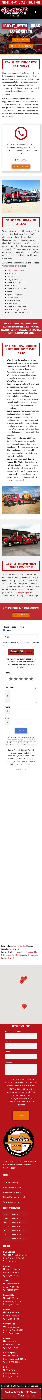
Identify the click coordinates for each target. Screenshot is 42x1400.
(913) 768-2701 (33, 6)
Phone (8, 1052)
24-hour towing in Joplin (19, 592)
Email (7, 1041)
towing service (29, 79)
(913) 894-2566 (12, 1319)
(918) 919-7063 (12, 1347)
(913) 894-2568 (21, 160)
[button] (24, 1007)
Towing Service (19, 946)
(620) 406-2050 (13, 1362)
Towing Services (11, 1202)
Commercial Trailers (15, 270)
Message (9, 1062)
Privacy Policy (13, 1164)
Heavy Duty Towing (12, 1192)
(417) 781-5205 (12, 1290)
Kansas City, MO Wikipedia (16, 955)
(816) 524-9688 (33, 2)
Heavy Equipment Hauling (15, 1197)
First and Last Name (13, 1031)
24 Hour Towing (10, 1182)
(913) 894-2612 (12, 1275)
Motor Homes (12, 297)
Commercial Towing (12, 1187)
